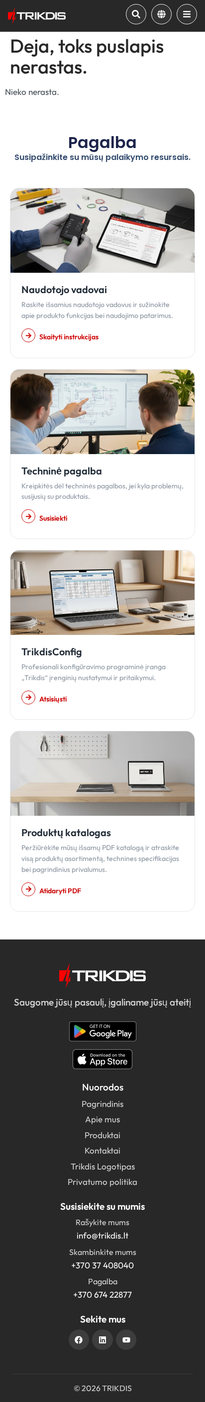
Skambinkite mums (102, 1252)
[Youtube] (126, 1339)
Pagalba (102, 1281)
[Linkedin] (102, 1339)
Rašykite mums (102, 1222)
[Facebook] (79, 1339)
